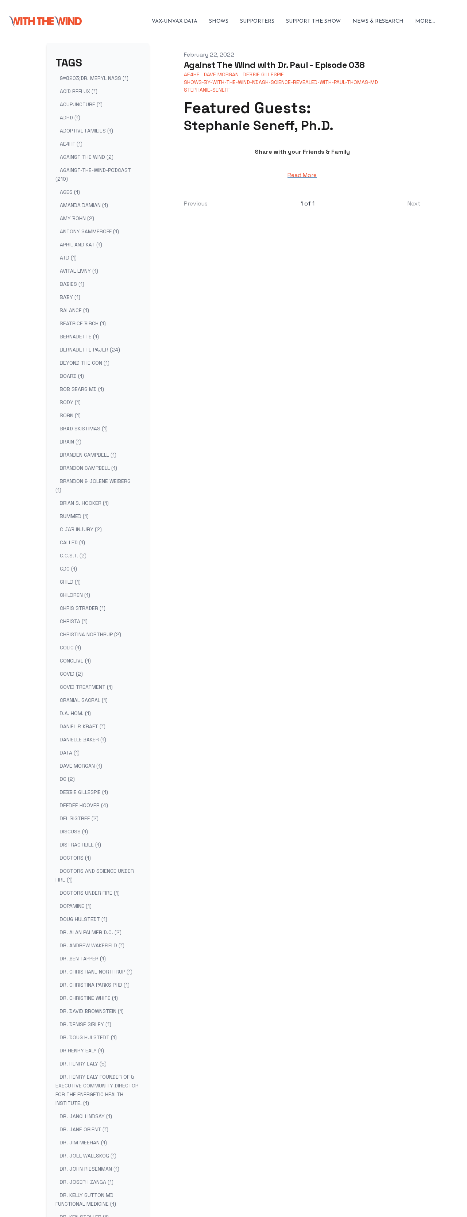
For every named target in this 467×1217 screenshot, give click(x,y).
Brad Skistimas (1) (84, 428)
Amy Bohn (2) (77, 218)
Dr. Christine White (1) (89, 998)
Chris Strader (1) (82, 608)
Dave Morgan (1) (81, 766)
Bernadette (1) (79, 336)
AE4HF (191, 74)
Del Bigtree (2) (79, 818)
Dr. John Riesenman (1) (89, 1169)
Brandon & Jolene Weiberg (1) (93, 485)
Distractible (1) (80, 844)
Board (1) (72, 376)
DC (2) (67, 779)
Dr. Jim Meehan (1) (83, 1142)
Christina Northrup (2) (90, 634)
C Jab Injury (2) (81, 529)
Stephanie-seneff (207, 90)
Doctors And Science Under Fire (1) (94, 875)
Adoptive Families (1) (86, 130)
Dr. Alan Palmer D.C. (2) (90, 932)
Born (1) (70, 415)
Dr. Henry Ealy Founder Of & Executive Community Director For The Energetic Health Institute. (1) (97, 1090)
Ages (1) (70, 192)
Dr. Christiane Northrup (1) (96, 971)
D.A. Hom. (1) (75, 713)
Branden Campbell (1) (88, 455)
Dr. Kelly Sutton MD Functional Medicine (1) (85, 1199)
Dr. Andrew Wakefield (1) (92, 945)
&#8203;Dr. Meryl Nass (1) (94, 78)
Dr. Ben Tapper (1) (83, 958)
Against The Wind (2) (86, 157)
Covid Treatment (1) (86, 687)
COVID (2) (71, 674)
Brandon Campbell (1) (88, 468)
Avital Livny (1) (79, 271)
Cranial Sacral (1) (84, 700)
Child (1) (70, 582)
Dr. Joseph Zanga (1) (86, 1182)
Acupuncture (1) (81, 104)
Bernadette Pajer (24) (90, 349)
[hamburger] (90, 21)
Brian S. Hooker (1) (84, 503)
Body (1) (70, 402)
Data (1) (70, 752)
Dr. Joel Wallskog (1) (88, 1155)
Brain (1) (70, 441)
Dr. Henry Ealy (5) (83, 1063)
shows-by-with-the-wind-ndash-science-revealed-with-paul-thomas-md (281, 82)
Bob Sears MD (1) (82, 389)
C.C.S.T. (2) (73, 555)
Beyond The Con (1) (84, 363)
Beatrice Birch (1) (83, 323)
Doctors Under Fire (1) (90, 893)
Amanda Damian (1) (84, 205)
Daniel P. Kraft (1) (82, 726)
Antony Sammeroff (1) (89, 231)
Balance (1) (74, 310)
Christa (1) (74, 621)
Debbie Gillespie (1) (84, 792)
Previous (196, 203)
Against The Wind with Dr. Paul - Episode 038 (274, 64)
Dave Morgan (221, 74)
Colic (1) (70, 647)
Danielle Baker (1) (83, 739)
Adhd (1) (70, 117)
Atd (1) (68, 257)
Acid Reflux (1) (78, 91)
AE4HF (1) (71, 144)
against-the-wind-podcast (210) (93, 174)
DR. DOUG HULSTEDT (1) (88, 1037)
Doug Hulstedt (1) (83, 919)
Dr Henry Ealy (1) (82, 1050)
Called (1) (72, 542)
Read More (302, 175)
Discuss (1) (74, 831)
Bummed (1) (74, 516)
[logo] (45, 21)
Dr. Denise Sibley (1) (85, 1024)
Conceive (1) (75, 660)
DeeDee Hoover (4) (84, 805)
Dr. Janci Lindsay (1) (86, 1116)
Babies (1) (72, 284)
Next (414, 203)
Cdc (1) (68, 568)
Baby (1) (70, 297)
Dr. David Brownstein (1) (92, 1011)
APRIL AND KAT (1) (81, 244)
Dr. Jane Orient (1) (84, 1129)
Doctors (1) (75, 858)
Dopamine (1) (76, 906)
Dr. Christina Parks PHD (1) (95, 985)
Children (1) (75, 595)
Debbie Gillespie (263, 74)
